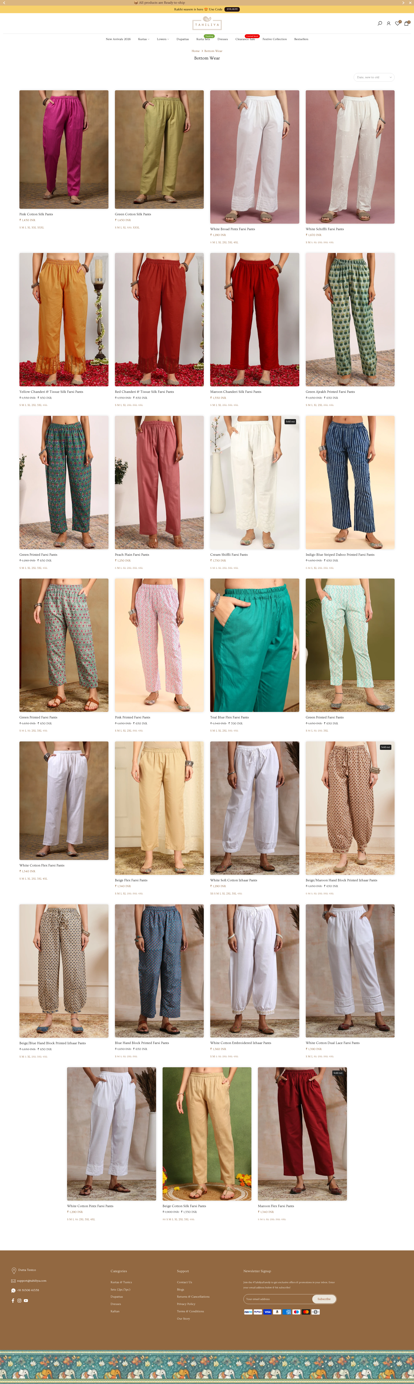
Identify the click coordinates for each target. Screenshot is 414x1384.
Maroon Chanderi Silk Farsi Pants (235, 392)
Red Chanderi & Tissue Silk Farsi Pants (144, 392)
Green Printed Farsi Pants (38, 555)
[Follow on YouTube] (26, 1300)
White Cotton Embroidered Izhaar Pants (240, 1043)
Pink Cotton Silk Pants (36, 214)
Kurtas (142, 39)
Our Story (183, 1318)
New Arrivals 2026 (118, 39)
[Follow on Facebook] (13, 1300)
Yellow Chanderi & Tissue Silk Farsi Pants (51, 392)
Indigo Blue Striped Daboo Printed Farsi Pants (340, 555)
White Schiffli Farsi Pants (325, 229)
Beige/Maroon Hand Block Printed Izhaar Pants (341, 880)
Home (196, 51)
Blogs (180, 1289)
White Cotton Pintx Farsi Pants (90, 1206)
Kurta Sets (204, 39)
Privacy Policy (186, 1304)
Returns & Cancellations (193, 1296)
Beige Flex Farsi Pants (131, 880)
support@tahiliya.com (31, 1281)
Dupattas (183, 39)
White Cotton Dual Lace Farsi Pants (333, 1043)
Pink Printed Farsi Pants (132, 717)
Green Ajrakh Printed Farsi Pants (330, 392)
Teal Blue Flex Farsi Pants (229, 717)
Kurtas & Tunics (121, 1282)
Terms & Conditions (190, 1311)
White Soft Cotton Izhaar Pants (233, 880)
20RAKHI (232, 9)
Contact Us (184, 1282)
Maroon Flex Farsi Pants (276, 1206)
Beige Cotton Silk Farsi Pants (184, 1206)
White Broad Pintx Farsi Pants (232, 229)
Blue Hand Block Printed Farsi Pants (142, 1043)
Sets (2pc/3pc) (120, 1289)
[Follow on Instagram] (19, 1300)
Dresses (223, 39)
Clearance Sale (246, 39)
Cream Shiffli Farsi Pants (229, 555)
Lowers (161, 39)
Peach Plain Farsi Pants (132, 555)
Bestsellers (301, 39)
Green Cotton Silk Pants (133, 214)
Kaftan (115, 1311)
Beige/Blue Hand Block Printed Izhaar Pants (52, 1043)
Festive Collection (275, 39)
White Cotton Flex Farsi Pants (41, 865)
